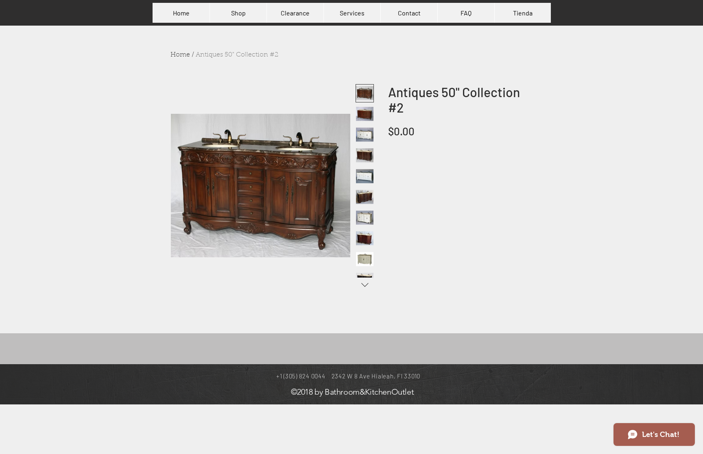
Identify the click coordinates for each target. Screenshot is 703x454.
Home (180, 55)
